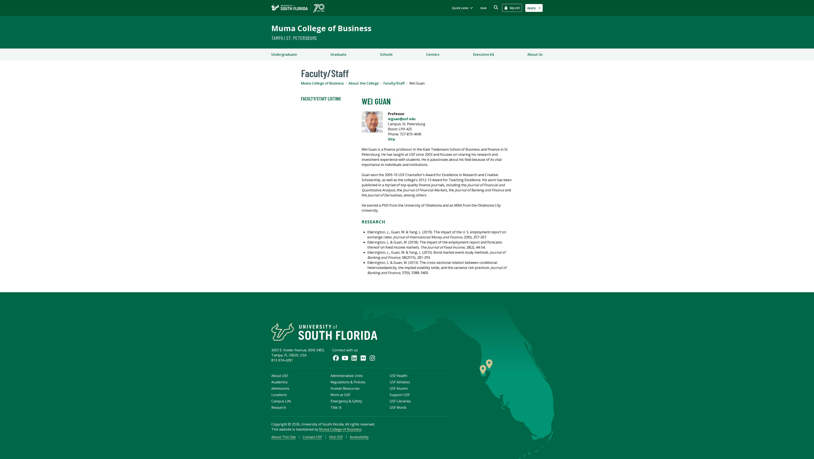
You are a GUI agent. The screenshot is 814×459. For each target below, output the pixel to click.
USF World (398, 407)
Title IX (335, 407)
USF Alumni (399, 388)
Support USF (400, 394)
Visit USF (336, 437)
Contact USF (312, 437)
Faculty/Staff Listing (321, 98)
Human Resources (345, 388)
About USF (279, 375)
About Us (535, 54)
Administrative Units (346, 375)
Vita (391, 139)
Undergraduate (284, 54)
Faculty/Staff (394, 83)
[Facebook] (336, 358)
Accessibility (359, 437)
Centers (432, 54)
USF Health (398, 375)
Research (278, 407)
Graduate (338, 54)
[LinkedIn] (354, 358)
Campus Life (281, 401)
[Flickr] (363, 358)
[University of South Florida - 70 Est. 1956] (297, 8)
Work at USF (340, 394)
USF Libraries (400, 401)
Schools (386, 54)
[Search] (496, 7)
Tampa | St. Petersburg (294, 38)
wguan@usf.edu (401, 119)
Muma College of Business (321, 28)
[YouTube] (345, 358)
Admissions (280, 388)
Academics (279, 382)
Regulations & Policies (347, 382)
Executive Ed (483, 54)
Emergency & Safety (346, 401)
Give (483, 8)
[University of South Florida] (324, 332)
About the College (363, 83)
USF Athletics (400, 382)
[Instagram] (372, 358)
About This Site (283, 437)
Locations (279, 394)
